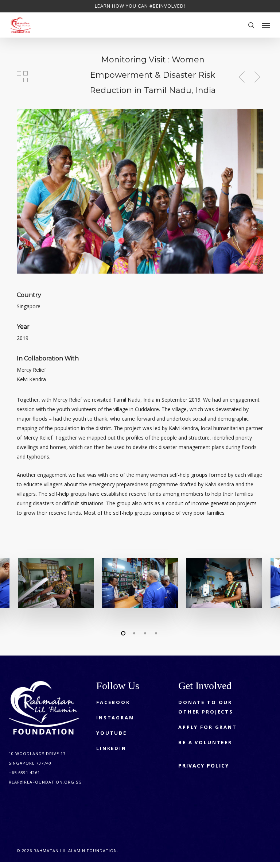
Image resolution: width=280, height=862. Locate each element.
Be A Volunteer (205, 742)
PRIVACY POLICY (203, 765)
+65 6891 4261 (24, 772)
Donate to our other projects (205, 707)
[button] (266, 25)
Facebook (113, 702)
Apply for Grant (207, 727)
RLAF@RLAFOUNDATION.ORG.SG (45, 782)
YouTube (111, 733)
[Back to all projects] (22, 76)
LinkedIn (111, 748)
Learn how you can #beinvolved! (140, 6)
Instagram (115, 717)
